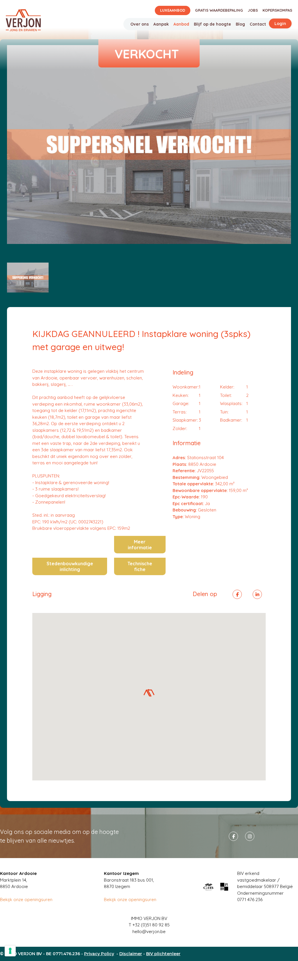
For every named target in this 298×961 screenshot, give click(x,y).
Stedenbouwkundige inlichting (70, 566)
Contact (258, 24)
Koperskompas (277, 10)
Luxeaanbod (172, 10)
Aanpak (161, 24)
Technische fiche (139, 566)
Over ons (139, 24)
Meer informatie (140, 544)
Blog (240, 24)
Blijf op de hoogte (212, 24)
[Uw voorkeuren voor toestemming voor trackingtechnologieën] (10, 950)
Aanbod (181, 24)
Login (280, 23)
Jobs (253, 10)
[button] (149, 693)
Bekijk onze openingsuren (26, 899)
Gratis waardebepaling (219, 10)
